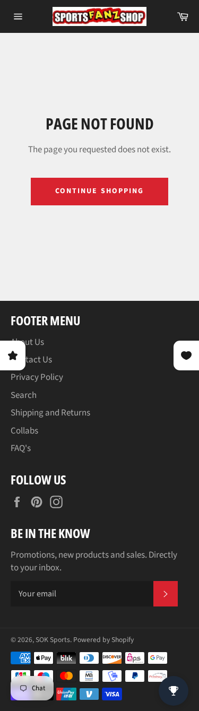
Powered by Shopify (103, 640)
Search (24, 395)
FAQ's (21, 448)
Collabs (24, 430)
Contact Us (31, 359)
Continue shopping (99, 191)
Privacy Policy (37, 377)
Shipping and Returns (50, 412)
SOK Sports (53, 640)
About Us (27, 342)
